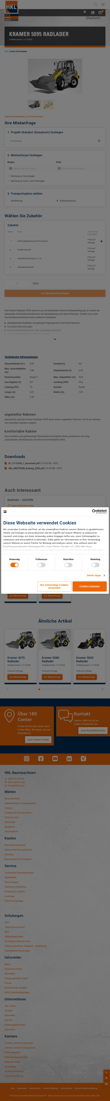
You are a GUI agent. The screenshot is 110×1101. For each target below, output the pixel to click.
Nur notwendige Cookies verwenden (54, 586)
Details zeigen (94, 575)
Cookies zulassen (89, 586)
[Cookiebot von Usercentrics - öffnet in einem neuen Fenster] (94, 511)
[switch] (41, 565)
